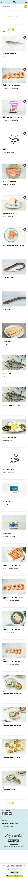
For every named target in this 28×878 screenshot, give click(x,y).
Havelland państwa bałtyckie (13, 841)
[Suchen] (25, 6)
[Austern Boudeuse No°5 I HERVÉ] (14, 714)
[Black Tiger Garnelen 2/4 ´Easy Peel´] (14, 107)
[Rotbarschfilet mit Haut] (14, 171)
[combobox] (12, 6)
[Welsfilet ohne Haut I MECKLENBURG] (14, 235)
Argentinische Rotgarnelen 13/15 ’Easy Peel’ (13, 598)
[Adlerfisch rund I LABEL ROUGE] (14, 394)
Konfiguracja (14, 872)
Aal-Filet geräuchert (8, 341)
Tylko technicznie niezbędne (14, 869)
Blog (7, 833)
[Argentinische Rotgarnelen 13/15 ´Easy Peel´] (14, 586)
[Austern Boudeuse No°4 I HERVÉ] (14, 682)
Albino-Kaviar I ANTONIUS (10, 437)
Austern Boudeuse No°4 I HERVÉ (12, 693)
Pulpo (4, 149)
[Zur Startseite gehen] (14, 2)
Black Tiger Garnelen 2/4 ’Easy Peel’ (13, 117)
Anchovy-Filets (7, 501)
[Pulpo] (14, 139)
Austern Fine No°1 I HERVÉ (10, 789)
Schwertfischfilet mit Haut (10, 213)
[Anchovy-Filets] (14, 490)
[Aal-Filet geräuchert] (14, 330)
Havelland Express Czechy (13, 840)
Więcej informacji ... (19, 866)
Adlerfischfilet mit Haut (9, 53)
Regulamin (20, 836)
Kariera (10, 833)
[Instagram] (6, 813)
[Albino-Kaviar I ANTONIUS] (14, 426)
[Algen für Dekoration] (14, 458)
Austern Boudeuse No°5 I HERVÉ (12, 725)
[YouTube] (10, 813)
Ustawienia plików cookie (13, 837)
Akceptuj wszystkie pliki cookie (14, 875)
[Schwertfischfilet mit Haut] (14, 203)
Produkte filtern (15, 16)
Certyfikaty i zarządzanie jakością (13, 842)
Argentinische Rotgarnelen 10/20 (12, 565)
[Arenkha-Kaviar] (14, 522)
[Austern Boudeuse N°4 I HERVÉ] (14, 746)
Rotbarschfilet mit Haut (9, 181)
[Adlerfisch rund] (14, 362)
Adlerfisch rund (7, 373)
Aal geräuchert (7, 309)
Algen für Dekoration (8, 469)
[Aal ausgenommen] (14, 267)
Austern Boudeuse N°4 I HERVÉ (11, 757)
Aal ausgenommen (8, 277)
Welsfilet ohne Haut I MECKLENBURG (13, 245)
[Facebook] (3, 813)
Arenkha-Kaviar (7, 533)
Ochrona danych (13, 836)
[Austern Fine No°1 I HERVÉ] (14, 778)
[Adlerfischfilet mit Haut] (14, 43)
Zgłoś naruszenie (14, 844)
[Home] (2, 10)
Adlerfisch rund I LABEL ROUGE (11, 405)
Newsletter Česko (18, 835)
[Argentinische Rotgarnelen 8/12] (14, 75)
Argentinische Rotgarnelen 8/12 (11, 85)
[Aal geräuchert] (14, 298)
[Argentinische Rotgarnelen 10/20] (14, 554)
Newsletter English (17, 833)
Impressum (7, 836)
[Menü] (1, 2)
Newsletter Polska (9, 835)
